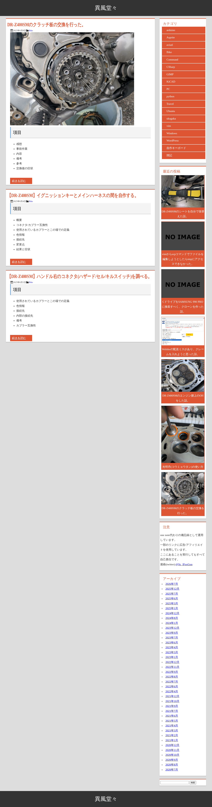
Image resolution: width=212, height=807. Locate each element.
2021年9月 (171, 706)
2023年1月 (171, 657)
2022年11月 (172, 666)
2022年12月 (172, 662)
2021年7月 (171, 711)
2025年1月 (171, 608)
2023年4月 (171, 647)
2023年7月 (171, 637)
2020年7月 (171, 769)
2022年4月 (171, 691)
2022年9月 (171, 671)
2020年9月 (171, 759)
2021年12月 (172, 696)
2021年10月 (172, 701)
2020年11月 (172, 750)
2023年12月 (172, 627)
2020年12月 (172, 745)
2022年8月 (171, 676)
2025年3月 (171, 603)
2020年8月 (171, 764)
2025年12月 (172, 588)
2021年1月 (171, 740)
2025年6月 (171, 598)
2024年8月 (171, 618)
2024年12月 (172, 613)
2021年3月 (171, 730)
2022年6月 (171, 686)
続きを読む (19, 180)
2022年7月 (171, 681)
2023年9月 (171, 632)
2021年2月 (171, 735)
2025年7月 (171, 593)
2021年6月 (171, 715)
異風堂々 (106, 8)
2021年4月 (171, 725)
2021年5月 (171, 720)
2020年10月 (172, 754)
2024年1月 (171, 623)
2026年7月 (171, 583)
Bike (31, 30)
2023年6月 (171, 642)
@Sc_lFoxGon (184, 564)
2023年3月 (171, 652)
